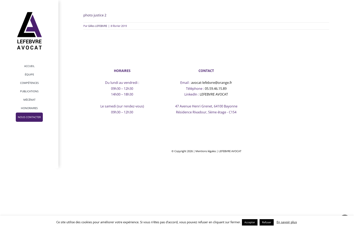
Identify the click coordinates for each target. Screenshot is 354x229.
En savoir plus (287, 222)
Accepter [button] (249, 222)
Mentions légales (205, 151)
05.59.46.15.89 (216, 88)
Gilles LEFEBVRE (97, 26)
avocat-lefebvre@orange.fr (211, 82)
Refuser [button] (266, 222)
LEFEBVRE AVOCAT (214, 94)
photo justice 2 (94, 15)
